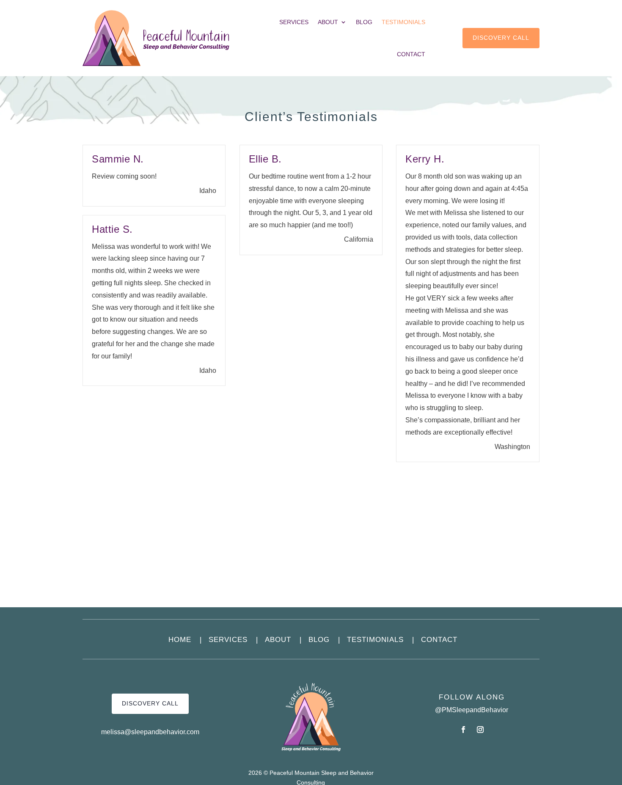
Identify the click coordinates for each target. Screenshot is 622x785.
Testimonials (403, 22)
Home (185, 640)
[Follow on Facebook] (463, 729)
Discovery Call (501, 37)
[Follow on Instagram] (480, 729)
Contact (411, 54)
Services (293, 22)
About (328, 22)
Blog (364, 22)
